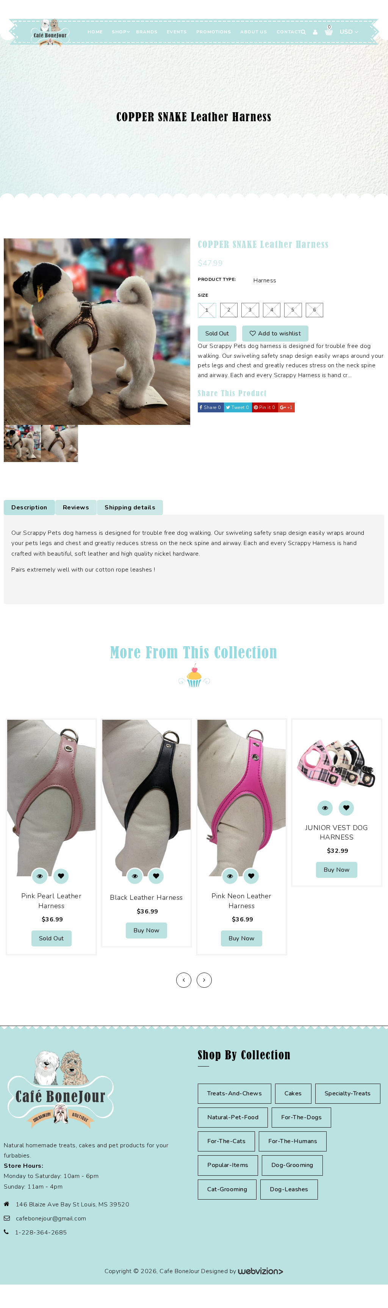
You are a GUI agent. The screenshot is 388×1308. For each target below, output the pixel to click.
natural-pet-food (232, 1117)
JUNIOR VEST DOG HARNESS (336, 832)
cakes (293, 1093)
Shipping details (130, 507)
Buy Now (146, 930)
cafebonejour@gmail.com (51, 1218)
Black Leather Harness (146, 897)
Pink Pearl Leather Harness (51, 900)
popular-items (228, 1165)
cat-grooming (227, 1189)
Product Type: (217, 279)
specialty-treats (348, 1093)
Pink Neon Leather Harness (241, 900)
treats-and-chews (234, 1093)
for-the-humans (292, 1141)
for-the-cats (226, 1141)
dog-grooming (292, 1165)
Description (29, 507)
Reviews (76, 507)
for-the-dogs (301, 1117)
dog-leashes (289, 1189)
